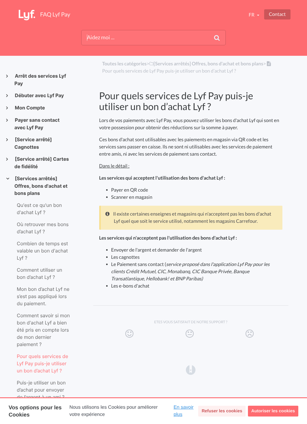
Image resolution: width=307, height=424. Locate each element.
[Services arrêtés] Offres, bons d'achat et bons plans (40, 185)
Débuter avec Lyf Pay (39, 95)
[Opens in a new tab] (190, 369)
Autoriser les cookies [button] (273, 411)
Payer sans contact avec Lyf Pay (37, 123)
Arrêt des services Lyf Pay (40, 79)
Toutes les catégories (124, 64)
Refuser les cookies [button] (222, 411)
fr (252, 15)
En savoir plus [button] (184, 411)
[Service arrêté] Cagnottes (33, 143)
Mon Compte (29, 108)
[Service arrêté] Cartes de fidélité (41, 162)
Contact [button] (277, 14)
